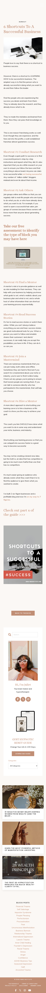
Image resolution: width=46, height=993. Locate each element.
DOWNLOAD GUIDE (23, 754)
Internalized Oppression (23, 936)
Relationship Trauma (23, 933)
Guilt (23, 967)
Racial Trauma (23, 948)
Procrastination (23, 921)
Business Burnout (23, 930)
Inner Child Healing (23, 942)
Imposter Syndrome (23, 912)
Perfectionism (23, 918)
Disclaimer (23, 985)
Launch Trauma (23, 939)
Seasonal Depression (23, 964)
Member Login (36, 985)
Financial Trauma (23, 906)
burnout (22, 22)
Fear (23, 924)
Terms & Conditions (30, 984)
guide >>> (17, 515)
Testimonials (13, 984)
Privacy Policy (11, 985)
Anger (23, 955)
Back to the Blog (23, 613)
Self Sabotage (23, 909)
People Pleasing (23, 915)
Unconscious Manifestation (23, 927)
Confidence (23, 958)
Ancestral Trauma (23, 970)
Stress (23, 952)
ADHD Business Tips (23, 961)
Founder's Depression (23, 946)
